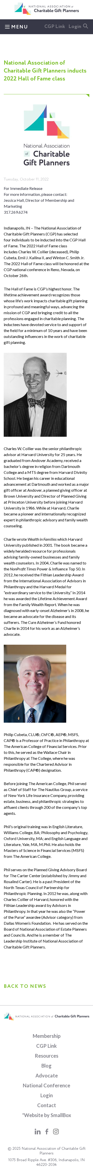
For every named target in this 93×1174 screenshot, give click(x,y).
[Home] (46, 14)
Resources (46, 1056)
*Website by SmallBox (46, 1115)
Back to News (25, 986)
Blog (46, 1066)
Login (74, 26)
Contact (46, 1105)
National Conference (46, 1085)
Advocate (46, 1075)
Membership (47, 1036)
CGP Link (54, 26)
